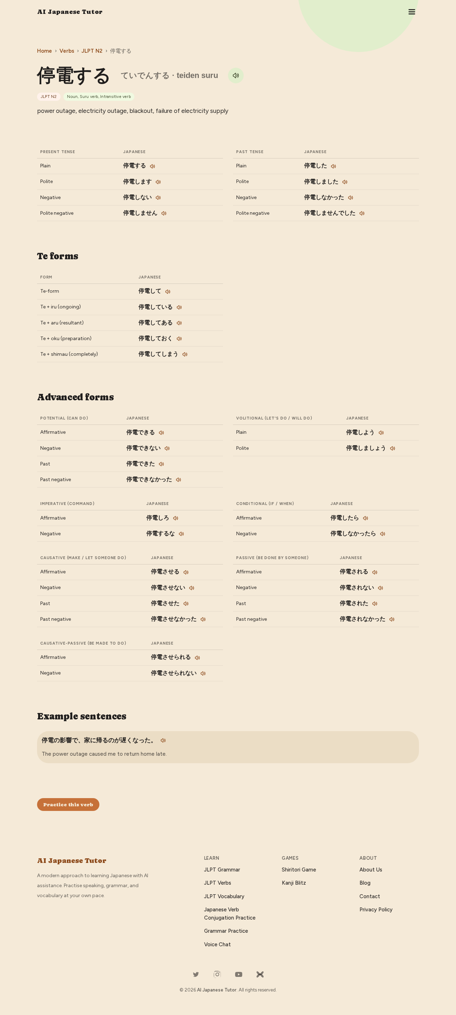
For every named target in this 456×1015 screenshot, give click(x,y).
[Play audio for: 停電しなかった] (350, 197)
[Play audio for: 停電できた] (161, 464)
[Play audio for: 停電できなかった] (178, 479)
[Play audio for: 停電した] (333, 166)
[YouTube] (238, 974)
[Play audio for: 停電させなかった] (203, 619)
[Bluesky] (260, 974)
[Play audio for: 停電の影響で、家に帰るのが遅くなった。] (163, 740)
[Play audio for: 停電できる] (161, 432)
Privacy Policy (376, 909)
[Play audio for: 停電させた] (186, 603)
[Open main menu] (412, 12)
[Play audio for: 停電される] (374, 572)
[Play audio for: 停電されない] (380, 588)
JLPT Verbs (217, 883)
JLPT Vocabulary (224, 896)
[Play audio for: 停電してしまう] (185, 354)
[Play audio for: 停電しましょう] (392, 448)
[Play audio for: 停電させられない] (203, 673)
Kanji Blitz (294, 883)
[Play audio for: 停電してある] (179, 323)
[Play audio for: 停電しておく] (179, 338)
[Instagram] (217, 974)
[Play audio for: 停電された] (374, 603)
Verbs (66, 51)
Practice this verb (68, 804)
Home (44, 51)
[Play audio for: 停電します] (158, 182)
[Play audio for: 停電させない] (191, 588)
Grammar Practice (226, 931)
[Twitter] (196, 974)
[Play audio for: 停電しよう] (381, 432)
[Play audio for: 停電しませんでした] (362, 213)
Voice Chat (217, 944)
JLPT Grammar (222, 869)
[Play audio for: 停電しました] (345, 182)
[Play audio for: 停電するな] (181, 534)
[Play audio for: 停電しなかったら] (382, 534)
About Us (370, 869)
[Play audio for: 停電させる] (186, 572)
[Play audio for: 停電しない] (158, 197)
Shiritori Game (299, 869)
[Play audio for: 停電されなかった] (392, 619)
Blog (364, 883)
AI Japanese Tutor (70, 11)
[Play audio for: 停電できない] (167, 448)
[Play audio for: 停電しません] (164, 213)
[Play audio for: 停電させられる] (197, 658)
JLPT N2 (92, 51)
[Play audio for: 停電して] (168, 291)
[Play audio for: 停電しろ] (175, 518)
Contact (369, 896)
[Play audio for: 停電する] (236, 75)
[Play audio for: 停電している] (179, 307)
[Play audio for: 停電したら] (365, 518)
